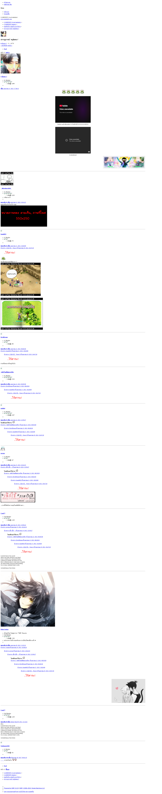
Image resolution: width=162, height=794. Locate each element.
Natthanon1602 (5, 746)
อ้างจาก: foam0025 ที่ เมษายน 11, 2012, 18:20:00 (14, 351)
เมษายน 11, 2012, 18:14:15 (13, 202)
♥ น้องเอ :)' (4, 43)
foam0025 (3, 234)
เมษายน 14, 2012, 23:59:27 (13, 420)
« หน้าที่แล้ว (4, 45)
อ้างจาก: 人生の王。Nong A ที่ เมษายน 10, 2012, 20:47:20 (17, 248)
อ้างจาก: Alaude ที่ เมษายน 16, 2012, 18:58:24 (14, 647)
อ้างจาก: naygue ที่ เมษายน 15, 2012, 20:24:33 (14, 527)
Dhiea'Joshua (4, 629)
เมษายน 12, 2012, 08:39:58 (13, 384)
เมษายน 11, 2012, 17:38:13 (10, 88)
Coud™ (3, 513)
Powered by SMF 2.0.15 (11, 788)
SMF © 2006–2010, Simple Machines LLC (32, 788)
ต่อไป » (10, 45)
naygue (3, 453)
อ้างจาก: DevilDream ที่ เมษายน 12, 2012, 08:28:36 (15, 386)
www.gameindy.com (6, 19)
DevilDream (4, 337)
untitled (3, 408)
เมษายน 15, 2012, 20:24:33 (13, 465)
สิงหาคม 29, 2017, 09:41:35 (14, 757)
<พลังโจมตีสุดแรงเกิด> (7, 372)
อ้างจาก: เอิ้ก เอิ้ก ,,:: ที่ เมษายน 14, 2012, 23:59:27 (15, 467)
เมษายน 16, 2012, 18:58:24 (13, 525)
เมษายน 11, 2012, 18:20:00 (13, 246)
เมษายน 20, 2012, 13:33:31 (13, 645)
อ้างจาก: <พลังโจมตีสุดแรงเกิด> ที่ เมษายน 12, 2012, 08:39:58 (18, 425)
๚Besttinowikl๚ (6, 188)
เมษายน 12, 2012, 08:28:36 (13, 349)
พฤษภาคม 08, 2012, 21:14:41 (14, 722)
